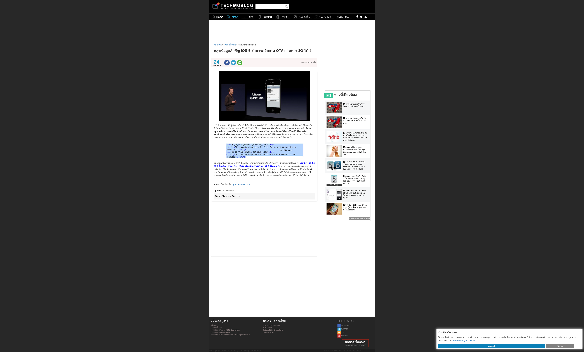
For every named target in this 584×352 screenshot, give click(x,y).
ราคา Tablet (267, 327)
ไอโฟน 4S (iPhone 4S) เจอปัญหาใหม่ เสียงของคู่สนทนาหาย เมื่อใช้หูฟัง (355, 207)
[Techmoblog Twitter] (361, 17)
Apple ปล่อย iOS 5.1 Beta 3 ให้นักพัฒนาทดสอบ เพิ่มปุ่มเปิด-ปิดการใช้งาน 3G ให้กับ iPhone (354, 179)
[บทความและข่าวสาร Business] (344, 16)
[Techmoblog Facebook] (357, 17)
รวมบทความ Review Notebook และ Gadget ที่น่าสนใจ (230, 335)
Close (560, 346)
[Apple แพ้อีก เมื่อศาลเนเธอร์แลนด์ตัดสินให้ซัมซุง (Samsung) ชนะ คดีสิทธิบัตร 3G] (335, 151)
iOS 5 (228, 196)
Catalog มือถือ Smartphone (273, 330)
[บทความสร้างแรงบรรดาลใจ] (324, 16)
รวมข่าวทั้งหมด (216, 327)
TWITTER (344, 329)
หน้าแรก (214, 325)
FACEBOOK (345, 325)
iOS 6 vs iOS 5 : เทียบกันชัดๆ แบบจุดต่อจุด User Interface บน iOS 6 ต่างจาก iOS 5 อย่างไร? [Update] (354, 165)
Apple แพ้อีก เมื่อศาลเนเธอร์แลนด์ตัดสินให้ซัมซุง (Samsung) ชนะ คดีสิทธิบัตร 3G (354, 151)
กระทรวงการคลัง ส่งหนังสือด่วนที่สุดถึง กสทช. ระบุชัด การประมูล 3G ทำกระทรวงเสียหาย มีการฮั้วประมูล (355, 136)
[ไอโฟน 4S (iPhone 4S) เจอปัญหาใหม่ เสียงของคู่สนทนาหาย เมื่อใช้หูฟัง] (335, 209)
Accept (491, 346)
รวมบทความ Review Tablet (220, 332)
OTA (237, 196)
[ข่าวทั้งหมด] (232, 17)
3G (220, 196)
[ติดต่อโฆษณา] (355, 343)
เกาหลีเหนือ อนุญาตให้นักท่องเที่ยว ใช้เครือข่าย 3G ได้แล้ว (354, 120)
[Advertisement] (292, 31)
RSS (342, 332)
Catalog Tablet (268, 332)
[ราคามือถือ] (248, 17)
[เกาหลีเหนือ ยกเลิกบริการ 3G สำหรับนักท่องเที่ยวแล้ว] (335, 107)
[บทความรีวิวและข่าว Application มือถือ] (302, 17)
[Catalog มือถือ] (265, 17)
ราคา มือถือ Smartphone (272, 325)
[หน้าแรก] (217, 17)
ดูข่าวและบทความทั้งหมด (359, 219)
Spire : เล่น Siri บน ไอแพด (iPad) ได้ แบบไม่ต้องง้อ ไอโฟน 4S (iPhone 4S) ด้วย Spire (354, 194)
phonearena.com (241, 184)
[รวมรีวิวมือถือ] (282, 17)
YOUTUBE (345, 335)
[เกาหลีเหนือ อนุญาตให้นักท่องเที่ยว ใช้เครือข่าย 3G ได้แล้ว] (335, 122)
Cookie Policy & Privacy (464, 340)
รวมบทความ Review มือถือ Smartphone (225, 330)
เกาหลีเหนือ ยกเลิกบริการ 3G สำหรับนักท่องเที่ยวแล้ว (354, 105)
